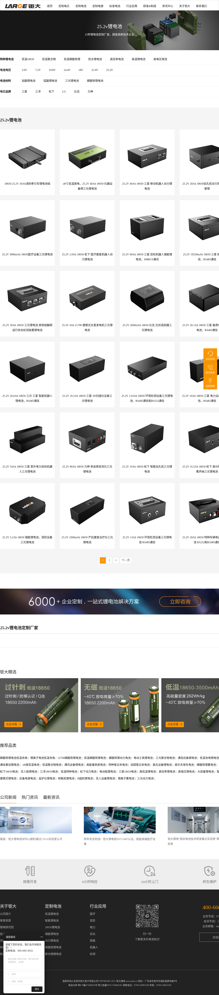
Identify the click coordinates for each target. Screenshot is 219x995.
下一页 (126, 560)
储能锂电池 (52, 933)
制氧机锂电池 (66, 778)
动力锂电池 (52, 940)
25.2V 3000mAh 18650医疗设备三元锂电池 (27, 254)
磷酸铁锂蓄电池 (207, 764)
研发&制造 (149, 6)
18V (81, 70)
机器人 (94, 947)
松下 (51, 91)
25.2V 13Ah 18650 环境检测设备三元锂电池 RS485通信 (147, 540)
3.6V (24, 70)
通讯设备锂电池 (74, 764)
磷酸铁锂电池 (95, 80)
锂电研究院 (7, 927)
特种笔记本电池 (118, 764)
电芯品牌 (5, 91)
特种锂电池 (7, 59)
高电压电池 (160, 59)
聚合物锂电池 (53, 954)
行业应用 (131, 6)
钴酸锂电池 (28, 80)
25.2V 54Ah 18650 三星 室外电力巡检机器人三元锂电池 (27, 469)
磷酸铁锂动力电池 (120, 757)
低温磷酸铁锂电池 (95, 757)
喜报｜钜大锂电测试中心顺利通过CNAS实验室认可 (31, 839)
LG (64, 91)
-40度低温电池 (31, 764)
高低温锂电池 (148, 771)
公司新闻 (8, 797)
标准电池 (114, 6)
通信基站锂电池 (10, 764)
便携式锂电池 (8, 778)
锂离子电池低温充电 (43, 757)
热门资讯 (30, 797)
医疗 (92, 913)
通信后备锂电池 (188, 757)
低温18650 (28, 59)
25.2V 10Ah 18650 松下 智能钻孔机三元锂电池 (147, 469)
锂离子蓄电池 (126, 778)
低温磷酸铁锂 (72, 59)
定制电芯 (64, 6)
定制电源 (97, 6)
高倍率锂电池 (167, 771)
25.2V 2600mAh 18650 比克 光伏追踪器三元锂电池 (147, 328)
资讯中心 (167, 6)
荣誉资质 (5, 920)
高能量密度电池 (96, 764)
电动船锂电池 (108, 771)
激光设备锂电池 (162, 764)
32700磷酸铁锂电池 (70, 757)
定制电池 (80, 6)
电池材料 (5, 80)
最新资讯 (51, 797)
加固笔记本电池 (140, 764)
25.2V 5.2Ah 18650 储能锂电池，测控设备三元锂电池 (27, 540)
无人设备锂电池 (106, 778)
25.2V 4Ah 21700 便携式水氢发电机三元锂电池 (87, 328)
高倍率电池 (117, 59)
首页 (50, 6)
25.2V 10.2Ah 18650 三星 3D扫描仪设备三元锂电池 (87, 398)
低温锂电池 (52, 913)
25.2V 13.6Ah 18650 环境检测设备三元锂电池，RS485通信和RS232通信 (147, 398)
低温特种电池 (69, 771)
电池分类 (72, 985)
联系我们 (201, 6)
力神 (90, 91)
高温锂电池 (138, 59)
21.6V (94, 70)
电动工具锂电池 (143, 757)
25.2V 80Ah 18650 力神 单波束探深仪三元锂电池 (87, 469)
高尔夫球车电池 (185, 764)
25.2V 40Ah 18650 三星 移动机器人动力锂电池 (147, 186)
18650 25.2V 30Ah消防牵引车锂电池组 (27, 183)
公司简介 (5, 913)
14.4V (67, 70)
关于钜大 (184, 6)
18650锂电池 (52, 927)
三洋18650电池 (49, 771)
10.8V (52, 70)
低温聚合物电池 (52, 764)
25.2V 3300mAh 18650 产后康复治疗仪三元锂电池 (87, 540)
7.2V (38, 70)
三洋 (38, 91)
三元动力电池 (145, 778)
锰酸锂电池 (50, 80)
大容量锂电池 (206, 771)
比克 (77, 91)
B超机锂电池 (85, 778)
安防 (92, 920)
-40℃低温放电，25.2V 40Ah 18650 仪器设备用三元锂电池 (87, 186)
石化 (92, 933)
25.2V (109, 70)
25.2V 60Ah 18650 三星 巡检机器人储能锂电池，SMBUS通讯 (147, 257)
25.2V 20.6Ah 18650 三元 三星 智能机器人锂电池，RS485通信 (27, 398)
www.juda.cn (132, 981)
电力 (92, 927)
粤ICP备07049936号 (87, 985)
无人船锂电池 (29, 771)
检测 (92, 954)
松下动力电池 (88, 771)
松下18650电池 (9, 771)
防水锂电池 (95, 59)
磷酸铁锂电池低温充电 (14, 757)
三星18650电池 (128, 771)
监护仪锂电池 (47, 778)
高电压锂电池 (186, 771)
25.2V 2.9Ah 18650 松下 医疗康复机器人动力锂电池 (87, 257)
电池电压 (5, 70)
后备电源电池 (27, 778)
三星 (24, 91)
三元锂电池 (72, 80)
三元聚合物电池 (166, 757)
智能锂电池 (52, 920)
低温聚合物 (49, 59)
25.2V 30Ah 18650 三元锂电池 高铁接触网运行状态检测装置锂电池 (27, 328)
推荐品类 (8, 745)
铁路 (92, 940)
